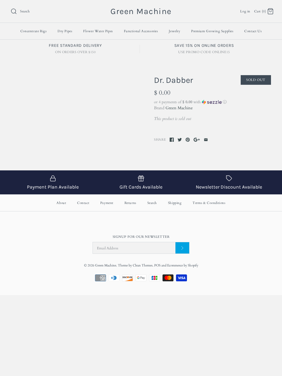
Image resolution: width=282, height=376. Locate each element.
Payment (106, 203)
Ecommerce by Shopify (182, 265)
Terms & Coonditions (208, 203)
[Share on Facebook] (172, 140)
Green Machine (179, 108)
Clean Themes (143, 265)
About (61, 203)
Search (152, 203)
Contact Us (253, 31)
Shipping (175, 203)
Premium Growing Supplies (212, 31)
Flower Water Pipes (98, 31)
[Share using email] (206, 140)
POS (157, 265)
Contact (83, 203)
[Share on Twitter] (180, 140)
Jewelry (174, 31)
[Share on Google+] (197, 140)
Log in (245, 11)
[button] (212, 102)
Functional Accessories (141, 31)
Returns (130, 203)
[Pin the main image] (188, 140)
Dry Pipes (65, 31)
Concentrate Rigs (33, 31)
